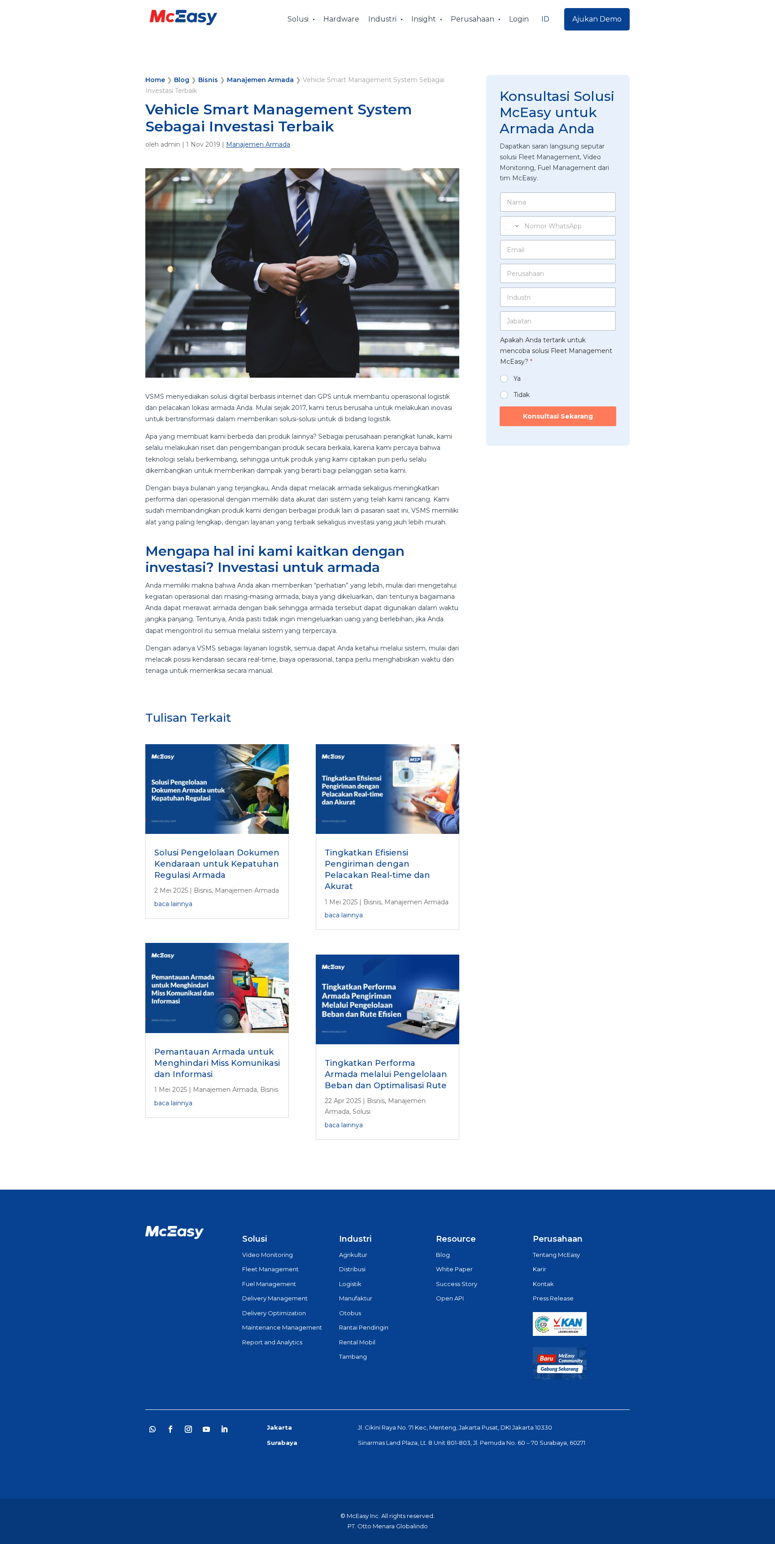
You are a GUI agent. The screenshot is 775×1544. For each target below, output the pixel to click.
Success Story (456, 1283)
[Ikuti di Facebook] (170, 1429)
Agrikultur (353, 1254)
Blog (181, 80)
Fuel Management (269, 1283)
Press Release (553, 1298)
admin (170, 144)
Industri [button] (382, 19)
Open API (450, 1298)
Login (519, 19)
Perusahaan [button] (472, 19)
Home (155, 80)
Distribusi (352, 1269)
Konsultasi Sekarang (558, 416)
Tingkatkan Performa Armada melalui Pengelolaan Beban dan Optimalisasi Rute (386, 1074)
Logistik (350, 1283)
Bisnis (208, 80)
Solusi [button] (298, 19)
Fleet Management (270, 1269)
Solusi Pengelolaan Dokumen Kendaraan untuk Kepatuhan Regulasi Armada (216, 864)
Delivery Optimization (274, 1313)
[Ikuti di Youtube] (206, 1429)
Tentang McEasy (556, 1254)
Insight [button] (423, 19)
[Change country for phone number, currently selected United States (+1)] (510, 226)
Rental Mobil (357, 1342)
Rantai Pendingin (363, 1327)
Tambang (353, 1356)
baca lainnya (173, 904)
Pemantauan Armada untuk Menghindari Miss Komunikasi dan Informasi (217, 1063)
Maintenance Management (282, 1327)
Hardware (341, 19)
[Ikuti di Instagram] (188, 1429)
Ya (517, 379)
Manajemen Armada (260, 80)
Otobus (350, 1313)
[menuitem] (545, 19)
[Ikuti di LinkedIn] (224, 1429)
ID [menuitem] (545, 19)
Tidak (522, 395)
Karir (539, 1269)
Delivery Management (275, 1298)
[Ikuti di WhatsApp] (152, 1429)
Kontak (543, 1283)
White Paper (454, 1269)
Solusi (361, 1112)
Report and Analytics (272, 1342)
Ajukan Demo (597, 19)
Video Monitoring (267, 1254)
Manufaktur (355, 1298)
